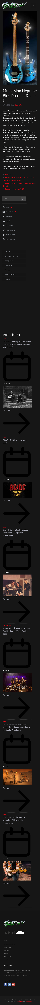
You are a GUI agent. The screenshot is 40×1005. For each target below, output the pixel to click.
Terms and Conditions (11, 256)
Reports (8, 221)
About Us (7, 251)
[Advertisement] (20, 308)
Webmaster (29, 1001)
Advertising (8, 265)
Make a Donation (10, 274)
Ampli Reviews (10, 239)
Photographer (19, 1001)
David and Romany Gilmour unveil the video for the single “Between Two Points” (17, 344)
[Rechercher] (23, 199)
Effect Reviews (10, 235)
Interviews (9, 216)
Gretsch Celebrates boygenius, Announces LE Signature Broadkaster (15, 533)
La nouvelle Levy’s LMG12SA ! (15, 189)
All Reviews (9, 225)
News (7, 207)
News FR (8, 174)
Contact (7, 279)
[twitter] (9, 985)
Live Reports (9, 212)
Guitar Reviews (10, 230)
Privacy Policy (9, 261)
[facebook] (5, 985)
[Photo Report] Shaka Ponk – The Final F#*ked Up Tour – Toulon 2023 (16, 631)
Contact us (26, 975)
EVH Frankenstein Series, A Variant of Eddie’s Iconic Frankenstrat (14, 820)
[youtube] (13, 985)
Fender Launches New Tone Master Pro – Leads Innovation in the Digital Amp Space (16, 727)
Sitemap (7, 270)
